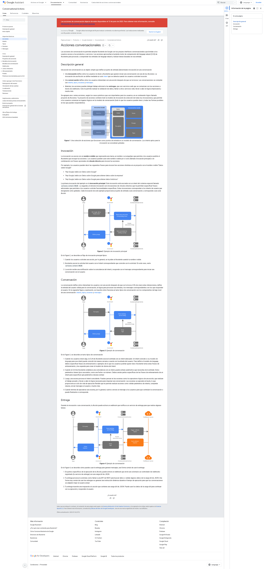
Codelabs (25, 13)
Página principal (65, 40)
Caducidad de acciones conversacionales (106, 2)
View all (161, 548)
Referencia (14, 13)
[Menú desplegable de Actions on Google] (46, 2)
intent (106, 76)
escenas (81, 83)
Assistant (19, 2)
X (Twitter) (98, 538)
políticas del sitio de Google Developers (102, 508)
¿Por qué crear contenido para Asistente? (43, 528)
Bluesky (97, 528)
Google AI (104, 556)
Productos (76, 40)
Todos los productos (117, 556)
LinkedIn (97, 535)
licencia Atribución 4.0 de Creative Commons (116, 506)
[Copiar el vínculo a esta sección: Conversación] (79, 280)
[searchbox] (13, 20)
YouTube (98, 541)
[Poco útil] (161, 40)
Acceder (259, 2)
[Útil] (158, 40)
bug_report (254, 8)
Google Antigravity (165, 538)
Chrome (162, 528)
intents (70, 83)
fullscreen (257, 8)
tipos (75, 83)
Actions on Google (37, 2)
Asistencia (84, 2)
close (260, 8)
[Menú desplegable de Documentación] (64, 2)
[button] (13, 46)
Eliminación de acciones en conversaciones (78, 24)
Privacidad (43, 564)
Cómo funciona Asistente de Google (42, 531)
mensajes (89, 83)
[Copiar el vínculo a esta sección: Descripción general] (85, 64)
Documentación (56, 2)
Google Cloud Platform (89, 556)
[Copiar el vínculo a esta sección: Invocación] (75, 151)
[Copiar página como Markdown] (110, 45)
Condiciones (34, 564)
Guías (4, 13)
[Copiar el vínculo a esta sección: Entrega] (72, 400)
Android (162, 525)
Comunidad (72, 2)
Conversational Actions (13, 9)
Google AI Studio (164, 535)
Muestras (35, 13)
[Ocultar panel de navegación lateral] (25, 565)
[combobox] (226, 2)
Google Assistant (87, 40)
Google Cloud (163, 541)
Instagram (98, 531)
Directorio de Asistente (37, 535)
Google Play (163, 544)
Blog (96, 525)
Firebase (162, 531)
